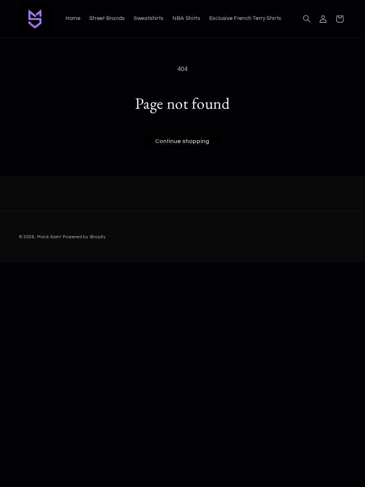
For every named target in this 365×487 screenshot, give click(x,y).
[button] (306, 19)
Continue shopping (182, 141)
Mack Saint (49, 237)
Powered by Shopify (84, 237)
